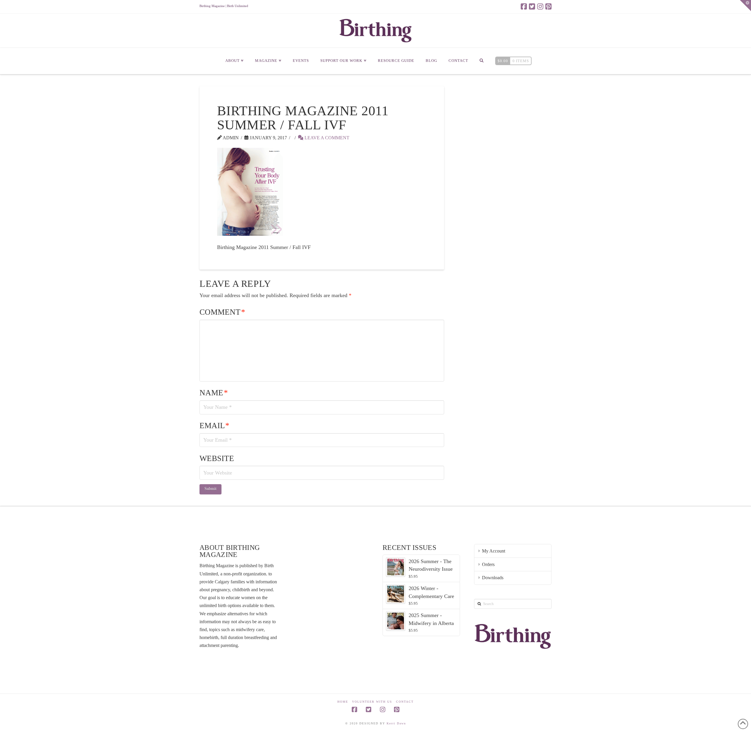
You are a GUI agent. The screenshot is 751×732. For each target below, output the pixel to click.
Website (216, 458)
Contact (405, 701)
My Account (493, 550)
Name (213, 392)
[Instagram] (540, 6)
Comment (222, 312)
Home (342, 701)
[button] (745, 5)
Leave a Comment (326, 137)
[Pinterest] (548, 6)
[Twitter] (532, 6)
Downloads (492, 577)
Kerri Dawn (396, 723)
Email (214, 425)
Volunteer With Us (372, 701)
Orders (488, 564)
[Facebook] (524, 6)
